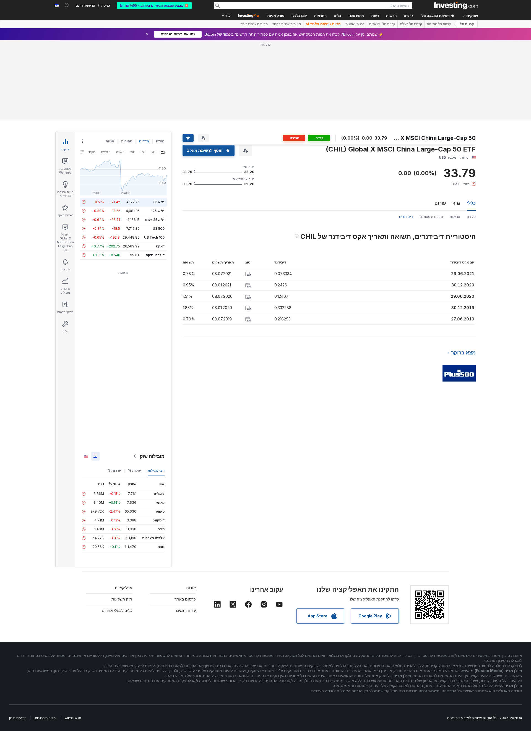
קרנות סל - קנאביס (382, 24)
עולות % (134, 470)
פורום (440, 203)
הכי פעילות (156, 470)
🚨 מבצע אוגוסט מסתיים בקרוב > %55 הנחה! (154, 5)
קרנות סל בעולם (411, 24)
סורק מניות (275, 16)
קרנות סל (467, 24)
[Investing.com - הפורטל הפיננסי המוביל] (456, 5)
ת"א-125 (158, 211)
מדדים (144, 141)
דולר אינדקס (155, 255)
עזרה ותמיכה (185, 610)
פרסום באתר (185, 599)
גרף (456, 203)
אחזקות (455, 217)
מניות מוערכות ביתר (254, 24)
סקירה (471, 217)
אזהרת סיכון (17, 718)
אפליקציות (123, 587)
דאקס (160, 246)
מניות (110, 141)
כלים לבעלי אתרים (117, 610)
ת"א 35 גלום (155, 220)
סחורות (126, 141)
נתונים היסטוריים (431, 217)
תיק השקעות (121, 599)
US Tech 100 (154, 237)
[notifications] (67, 5)
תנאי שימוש (73, 718)
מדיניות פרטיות (45, 718)
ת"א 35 (159, 202)
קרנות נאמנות (355, 24)
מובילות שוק (152, 456)
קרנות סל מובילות (439, 24)
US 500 (159, 228)
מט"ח (160, 141)
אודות (191, 587)
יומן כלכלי (299, 16)
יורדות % (114, 470)
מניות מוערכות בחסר (286, 24)
